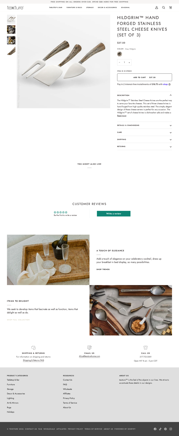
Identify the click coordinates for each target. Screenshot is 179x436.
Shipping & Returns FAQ (33, 360)
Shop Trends (103, 269)
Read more (121, 115)
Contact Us (67, 379)
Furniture (11, 384)
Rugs (9, 407)
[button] (55, 7)
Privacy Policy (69, 398)
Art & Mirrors (12, 402)
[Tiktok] (160, 429)
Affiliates (66, 393)
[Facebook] (155, 429)
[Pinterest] (165, 429)
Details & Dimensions (128, 125)
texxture (13, 429)
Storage (10, 389)
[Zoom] (22, 103)
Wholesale (67, 389)
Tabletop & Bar (13, 379)
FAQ (65, 384)
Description (123, 95)
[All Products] (131, 310)
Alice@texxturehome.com (89, 356)
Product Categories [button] (17, 375)
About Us (67, 407)
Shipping (121, 139)
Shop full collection (18, 320)
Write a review (113, 213)
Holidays (10, 411)
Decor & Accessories (16, 393)
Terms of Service (70, 402)
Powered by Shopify (125, 429)
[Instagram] (170, 429)
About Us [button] (124, 375)
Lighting (10, 398)
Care (119, 132)
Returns (121, 146)
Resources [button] (68, 375)
